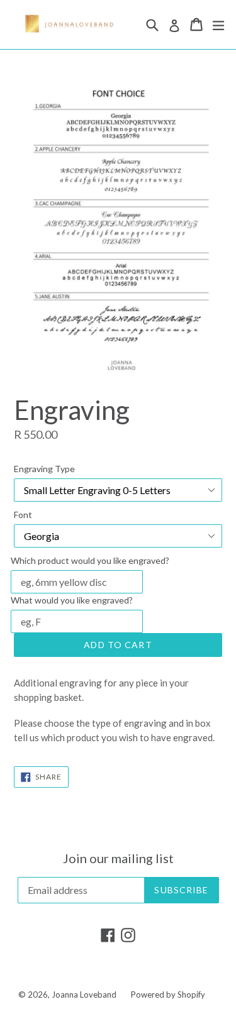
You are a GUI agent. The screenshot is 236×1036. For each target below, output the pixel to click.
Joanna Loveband (84, 994)
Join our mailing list (118, 858)
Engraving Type (44, 468)
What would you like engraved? (72, 600)
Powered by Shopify (168, 994)
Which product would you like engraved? (90, 560)
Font (23, 514)
